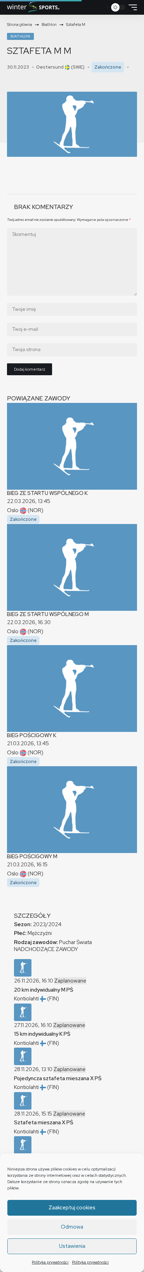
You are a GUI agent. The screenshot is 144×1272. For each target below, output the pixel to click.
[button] (101, 7)
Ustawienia (72, 1246)
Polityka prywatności (50, 1262)
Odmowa (72, 1226)
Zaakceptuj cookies (72, 1207)
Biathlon (20, 36)
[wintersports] (33, 7)
